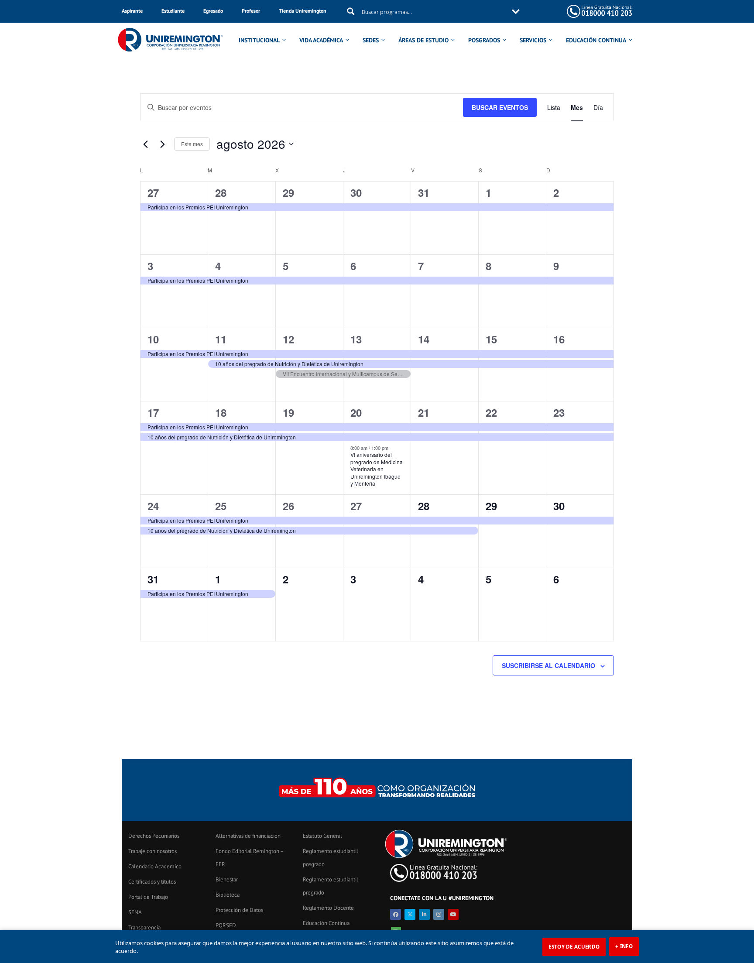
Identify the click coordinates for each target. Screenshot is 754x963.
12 (288, 339)
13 (356, 339)
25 (220, 505)
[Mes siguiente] (162, 144)
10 (153, 339)
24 (153, 505)
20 (356, 412)
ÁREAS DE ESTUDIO (423, 40)
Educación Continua (326, 923)
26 (288, 505)
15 (491, 339)
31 (423, 192)
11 (220, 339)
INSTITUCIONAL (259, 40)
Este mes (192, 143)
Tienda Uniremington (302, 10)
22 (491, 412)
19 (288, 412)
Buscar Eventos (500, 107)
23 (559, 412)
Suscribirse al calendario (548, 665)
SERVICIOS (533, 40)
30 (356, 192)
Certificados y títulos (152, 881)
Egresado (213, 10)
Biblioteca (228, 894)
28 (220, 192)
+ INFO (624, 946)
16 (559, 339)
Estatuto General (322, 836)
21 (423, 412)
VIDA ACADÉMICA (321, 40)
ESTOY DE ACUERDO (574, 946)
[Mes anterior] (145, 144)
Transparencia (144, 927)
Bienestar (227, 879)
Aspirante (132, 10)
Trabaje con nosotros (152, 851)
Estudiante (173, 10)
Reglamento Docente (328, 908)
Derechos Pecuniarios (153, 836)
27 (153, 192)
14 (423, 339)
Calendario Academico (155, 866)
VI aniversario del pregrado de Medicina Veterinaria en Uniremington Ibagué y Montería (376, 469)
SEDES (371, 40)
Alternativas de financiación (248, 836)
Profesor (251, 10)
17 (153, 412)
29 (288, 192)
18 (220, 412)
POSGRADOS (484, 40)
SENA (135, 912)
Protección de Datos (239, 910)
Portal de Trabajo (148, 897)
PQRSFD (226, 925)
